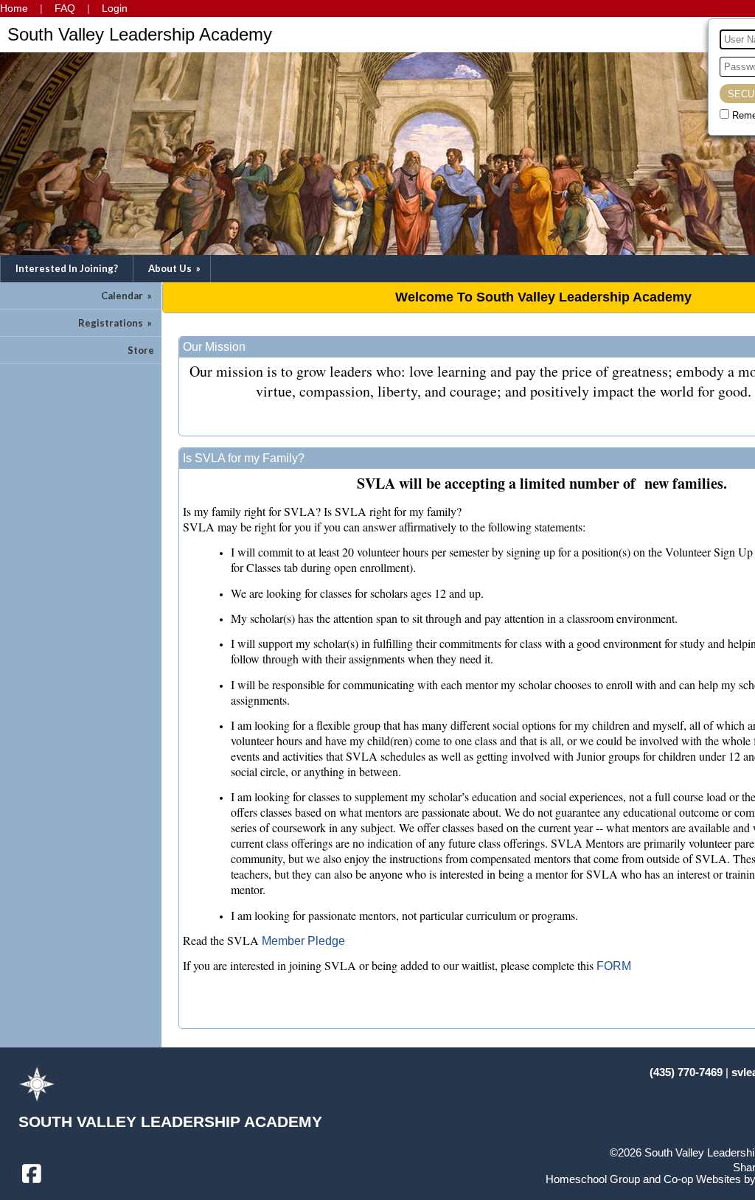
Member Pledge (303, 941)
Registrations (116, 323)
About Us (175, 268)
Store (141, 350)
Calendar (127, 295)
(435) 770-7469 (686, 1072)
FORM (613, 966)
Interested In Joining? (66, 268)
